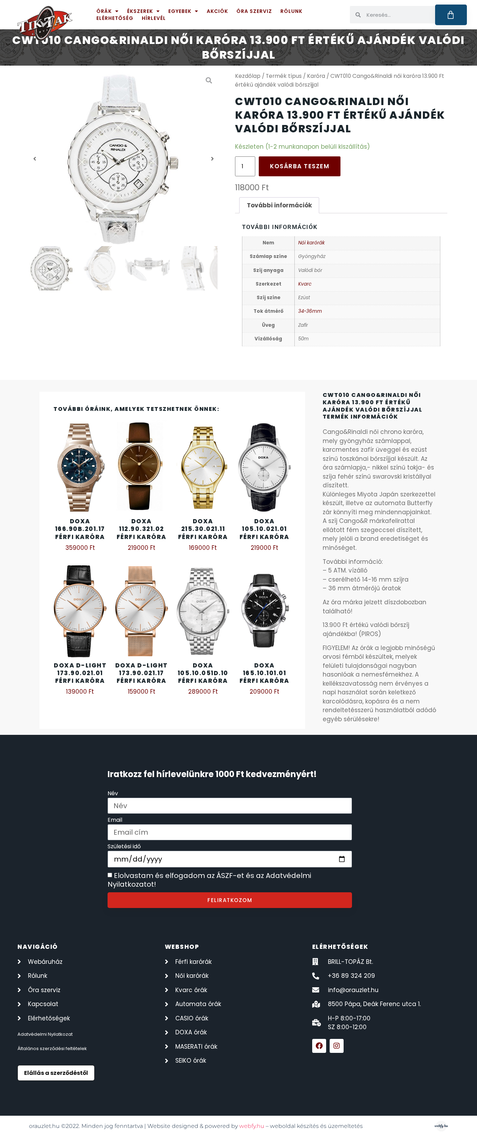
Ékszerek (140, 11)
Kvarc (304, 284)
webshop (182, 947)
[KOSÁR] (451, 15)
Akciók (217, 11)
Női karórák (311, 242)
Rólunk (291, 11)
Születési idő (124, 847)
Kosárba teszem (299, 166)
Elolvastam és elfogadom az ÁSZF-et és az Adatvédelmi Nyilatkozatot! (209, 880)
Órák (104, 11)
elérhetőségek (340, 947)
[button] (34, 159)
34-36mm (310, 311)
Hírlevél (154, 18)
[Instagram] (337, 1046)
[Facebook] (319, 1046)
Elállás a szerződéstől (56, 1073)
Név (113, 794)
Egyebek (179, 11)
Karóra (316, 76)
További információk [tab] (279, 205)
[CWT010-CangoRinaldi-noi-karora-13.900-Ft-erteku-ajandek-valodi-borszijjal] (124, 159)
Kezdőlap (247, 76)
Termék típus (284, 76)
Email (115, 820)
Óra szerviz (254, 11)
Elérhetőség (114, 18)
